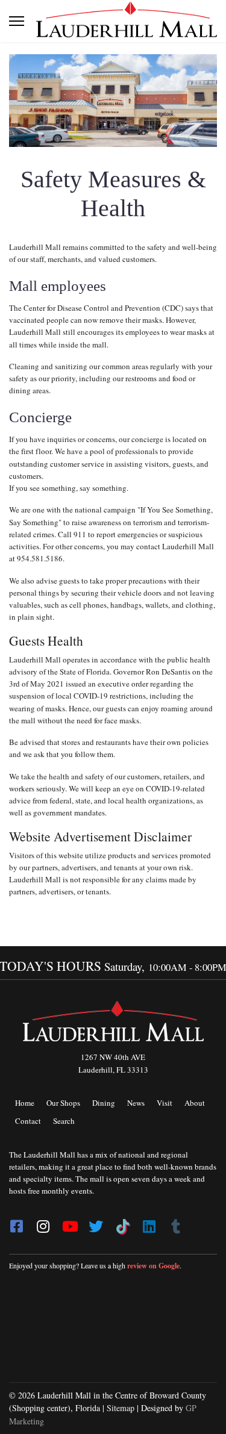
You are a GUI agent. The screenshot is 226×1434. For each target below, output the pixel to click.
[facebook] (16, 1222)
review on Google (153, 1266)
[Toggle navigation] (16, 21)
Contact (28, 1120)
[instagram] (43, 1222)
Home (24, 1102)
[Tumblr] (175, 1222)
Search (64, 1120)
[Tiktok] (122, 1222)
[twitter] (96, 1222)
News (136, 1102)
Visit (164, 1102)
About (194, 1102)
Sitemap (120, 1408)
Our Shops (63, 1102)
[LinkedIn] (149, 1222)
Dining (103, 1102)
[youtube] (69, 1222)
